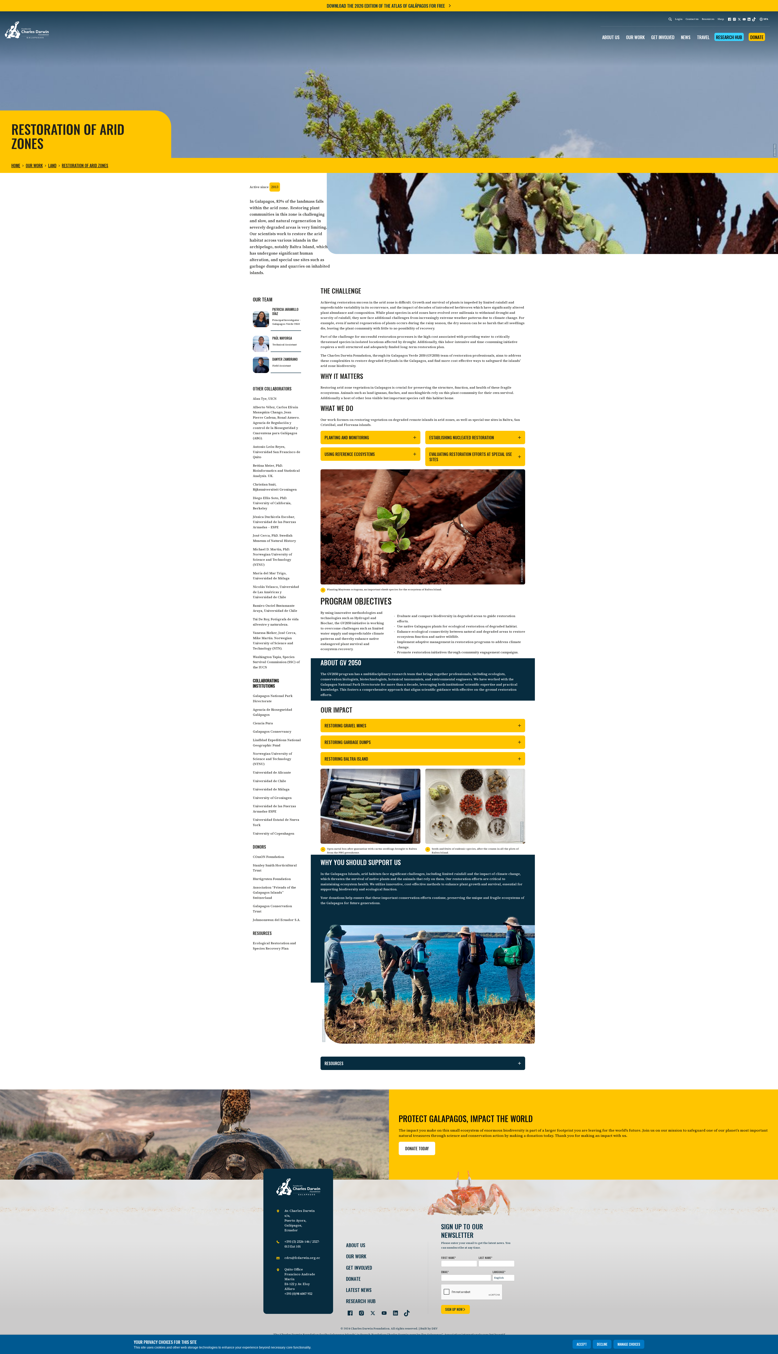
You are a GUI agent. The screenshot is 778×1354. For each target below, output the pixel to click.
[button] (729, 19)
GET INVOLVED (662, 37)
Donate (756, 37)
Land (52, 165)
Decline (602, 1344)
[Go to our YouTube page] (382, 1311)
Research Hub (729, 37)
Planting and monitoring (347, 437)
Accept (582, 1344)
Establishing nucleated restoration (461, 437)
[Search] (670, 19)
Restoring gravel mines (345, 726)
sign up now (454, 1309)
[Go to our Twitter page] (371, 1311)
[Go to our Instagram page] (359, 1311)
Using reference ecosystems (350, 454)
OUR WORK (635, 37)
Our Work (34, 165)
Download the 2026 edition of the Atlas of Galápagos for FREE (386, 5)
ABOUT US (611, 37)
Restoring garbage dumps (348, 742)
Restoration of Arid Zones (85, 165)
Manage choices (629, 1344)
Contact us (692, 19)
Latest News (359, 1290)
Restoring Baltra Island (346, 759)
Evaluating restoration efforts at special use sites (470, 456)
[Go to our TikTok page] (405, 1311)
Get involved (359, 1267)
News (685, 37)
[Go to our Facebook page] (348, 1311)
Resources (708, 19)
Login (678, 19)
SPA (765, 19)
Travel (703, 37)
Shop (721, 19)
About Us (355, 1245)
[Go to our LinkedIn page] (393, 1311)
